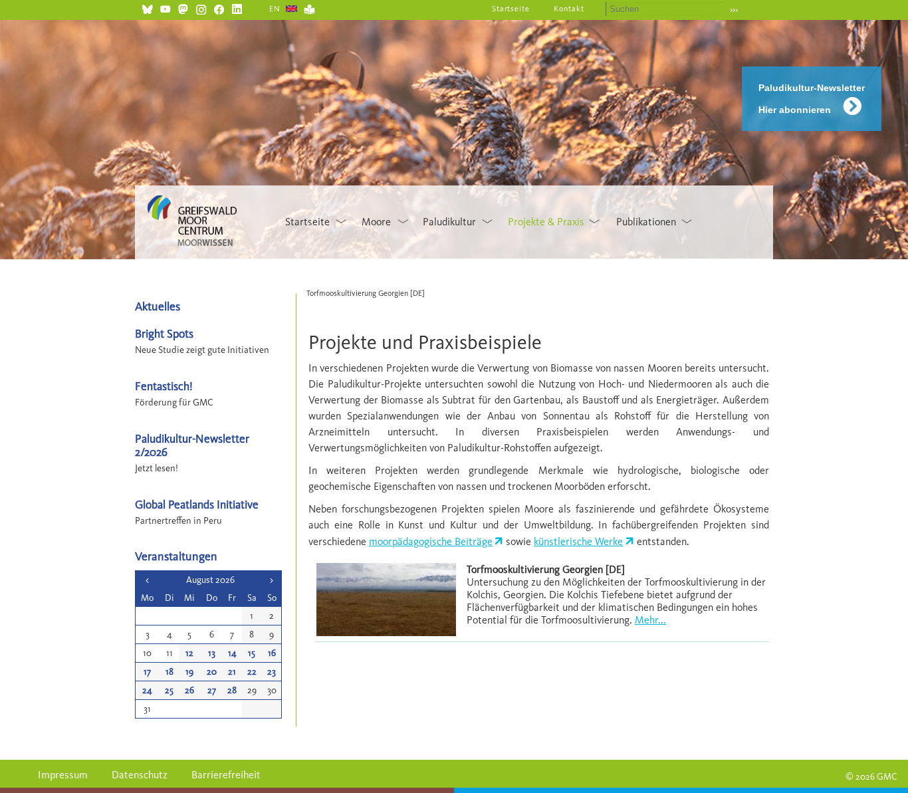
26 (189, 690)
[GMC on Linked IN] (237, 7)
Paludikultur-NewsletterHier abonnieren (811, 98)
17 (147, 671)
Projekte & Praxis (546, 221)
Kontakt (569, 8)
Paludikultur (449, 221)
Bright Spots (164, 333)
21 (232, 671)
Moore (376, 221)
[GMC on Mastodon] (183, 7)
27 (211, 690)
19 (189, 671)
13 (211, 653)
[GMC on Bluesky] (147, 7)
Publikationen (646, 221)
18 (169, 671)
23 (271, 671)
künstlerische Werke (578, 541)
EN (275, 8)
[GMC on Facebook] (219, 7)
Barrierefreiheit (226, 774)
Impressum (63, 774)
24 (147, 690)
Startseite (511, 8)
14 (232, 653)
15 (251, 653)
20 (212, 671)
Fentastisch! (164, 386)
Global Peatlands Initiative (197, 504)
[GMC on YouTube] (165, 7)
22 (252, 671)
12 (189, 653)
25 (169, 690)
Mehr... (650, 620)
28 (232, 690)
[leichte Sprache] (309, 7)
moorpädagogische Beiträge (431, 541)
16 (272, 653)
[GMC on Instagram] (201, 7)
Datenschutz (140, 774)
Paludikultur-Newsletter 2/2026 (192, 444)
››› (734, 10)
